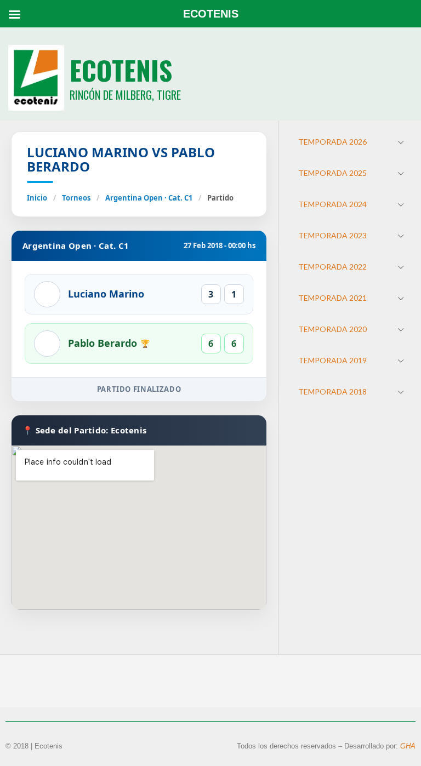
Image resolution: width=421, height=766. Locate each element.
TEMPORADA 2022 (332, 266)
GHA (408, 746)
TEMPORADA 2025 (332, 173)
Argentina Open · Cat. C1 (148, 198)
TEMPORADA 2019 (332, 360)
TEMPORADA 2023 (332, 235)
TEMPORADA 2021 (332, 297)
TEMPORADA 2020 (332, 329)
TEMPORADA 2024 (332, 204)
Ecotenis (121, 69)
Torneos (76, 198)
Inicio (37, 198)
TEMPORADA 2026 (332, 141)
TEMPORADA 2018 (332, 391)
